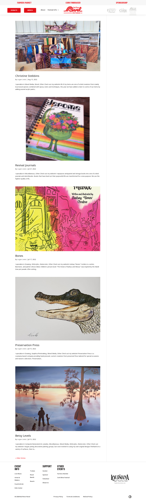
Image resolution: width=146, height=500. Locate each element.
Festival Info (52, 10)
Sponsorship (122, 2)
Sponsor (45, 475)
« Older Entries (20, 458)
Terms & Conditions (73, 497)
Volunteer (46, 479)
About (43, 10)
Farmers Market (24, 2)
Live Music (18, 474)
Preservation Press (27, 345)
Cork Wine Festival (63, 477)
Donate (14, 10)
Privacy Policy (58, 497)
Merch (30, 10)
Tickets (32, 471)
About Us (46, 483)
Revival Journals (25, 165)
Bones (19, 256)
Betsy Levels (23, 436)
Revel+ (32, 481)
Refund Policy (87, 497)
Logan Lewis (21, 79)
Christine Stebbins (27, 76)
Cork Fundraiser (73, 2)
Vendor (45, 471)
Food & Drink (19, 484)
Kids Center (18, 488)
